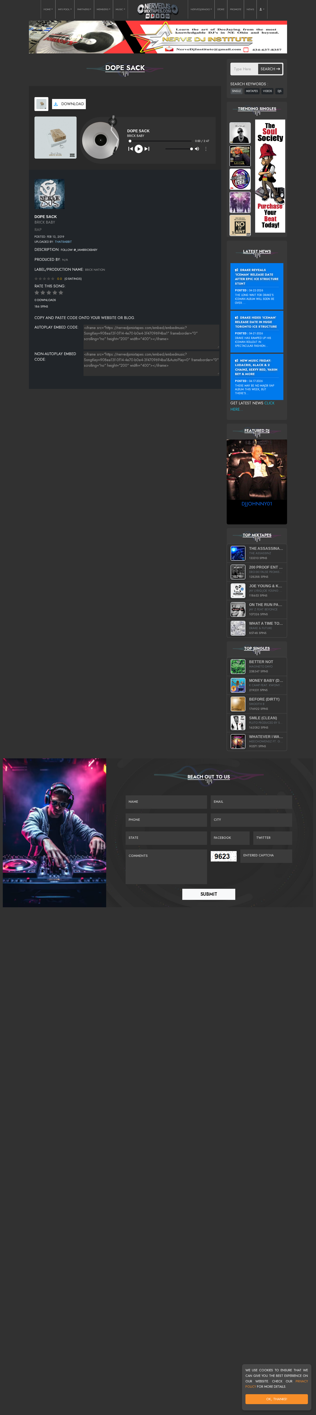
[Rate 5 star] (61, 292)
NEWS (250, 9)
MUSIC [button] (119, 9)
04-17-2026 (256, 381)
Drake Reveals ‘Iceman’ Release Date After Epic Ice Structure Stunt (257, 277)
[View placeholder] (49, 193)
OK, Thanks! (276, 1399)
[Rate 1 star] (36, 292)
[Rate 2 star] (42, 292)
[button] (262, 9)
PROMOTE (235, 9)
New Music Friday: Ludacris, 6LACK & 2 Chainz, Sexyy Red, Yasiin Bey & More (256, 367)
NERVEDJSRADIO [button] (200, 9)
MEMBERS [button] (102, 9)
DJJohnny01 (257, 503)
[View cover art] (41, 104)
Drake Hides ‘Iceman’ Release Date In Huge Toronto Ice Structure (256, 322)
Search (268, 69)
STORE (220, 9)
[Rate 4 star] (55, 292)
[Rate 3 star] (48, 292)
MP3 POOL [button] (64, 9)
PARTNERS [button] (83, 9)
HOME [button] (47, 9)
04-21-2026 (256, 333)
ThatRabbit (63, 242)
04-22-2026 (256, 290)
